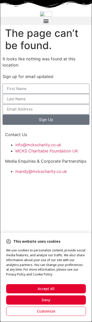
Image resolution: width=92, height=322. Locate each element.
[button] (46, 21)
